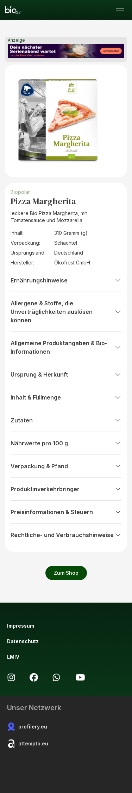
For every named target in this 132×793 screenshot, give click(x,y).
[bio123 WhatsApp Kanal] (56, 677)
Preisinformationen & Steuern (52, 512)
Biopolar (20, 192)
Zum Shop (66, 573)
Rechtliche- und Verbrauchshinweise (62, 534)
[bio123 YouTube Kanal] (80, 677)
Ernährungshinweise (39, 280)
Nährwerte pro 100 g (39, 443)
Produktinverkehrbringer (45, 489)
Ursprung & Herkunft (39, 374)
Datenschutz (23, 641)
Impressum (20, 626)
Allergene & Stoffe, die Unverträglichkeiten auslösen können (52, 312)
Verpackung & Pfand (39, 466)
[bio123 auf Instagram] (11, 677)
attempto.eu (33, 743)
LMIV (13, 657)
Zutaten (22, 420)
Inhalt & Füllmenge (36, 397)
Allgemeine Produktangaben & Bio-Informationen (59, 347)
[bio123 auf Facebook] (34, 677)
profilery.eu (32, 727)
